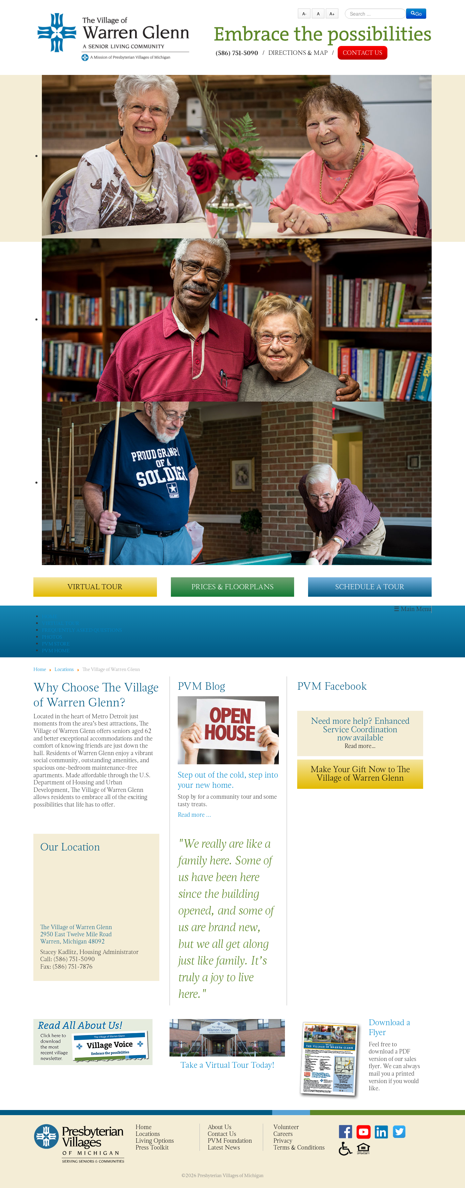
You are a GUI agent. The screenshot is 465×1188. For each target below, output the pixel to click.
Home (143, 1127)
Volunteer (286, 1127)
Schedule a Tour (369, 587)
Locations (147, 1133)
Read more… (360, 732)
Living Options (154, 1140)
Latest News (224, 1147)
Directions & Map (297, 52)
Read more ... (194, 815)
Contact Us (362, 53)
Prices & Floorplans (232, 587)
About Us (219, 1127)
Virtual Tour (95, 587)
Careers (283, 1133)
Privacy (282, 1140)
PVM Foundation (230, 1140)
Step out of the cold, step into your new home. (228, 779)
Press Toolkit (152, 1147)
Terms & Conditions (299, 1147)
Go (418, 13)
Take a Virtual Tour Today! (227, 1064)
